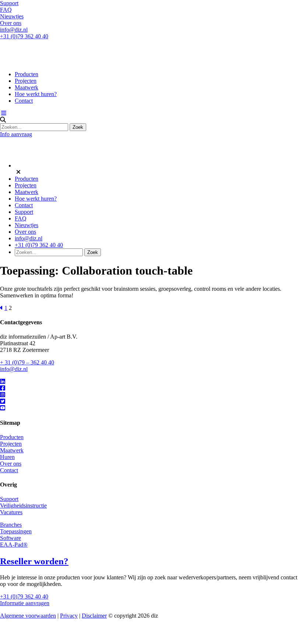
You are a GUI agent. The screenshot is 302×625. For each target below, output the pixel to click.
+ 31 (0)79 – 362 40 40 (27, 362)
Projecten (25, 81)
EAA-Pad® (14, 544)
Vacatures (11, 512)
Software (10, 538)
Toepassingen (16, 531)
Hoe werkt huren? (36, 94)
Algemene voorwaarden (28, 615)
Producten (26, 74)
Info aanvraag (16, 134)
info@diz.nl (14, 30)
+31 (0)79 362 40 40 (24, 36)
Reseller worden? (34, 561)
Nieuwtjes (12, 16)
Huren (7, 457)
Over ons (10, 23)
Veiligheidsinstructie (23, 505)
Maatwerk (26, 87)
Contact (24, 101)
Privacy (69, 615)
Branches (11, 525)
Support (9, 3)
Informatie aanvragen (24, 603)
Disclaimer (94, 615)
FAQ (6, 10)
